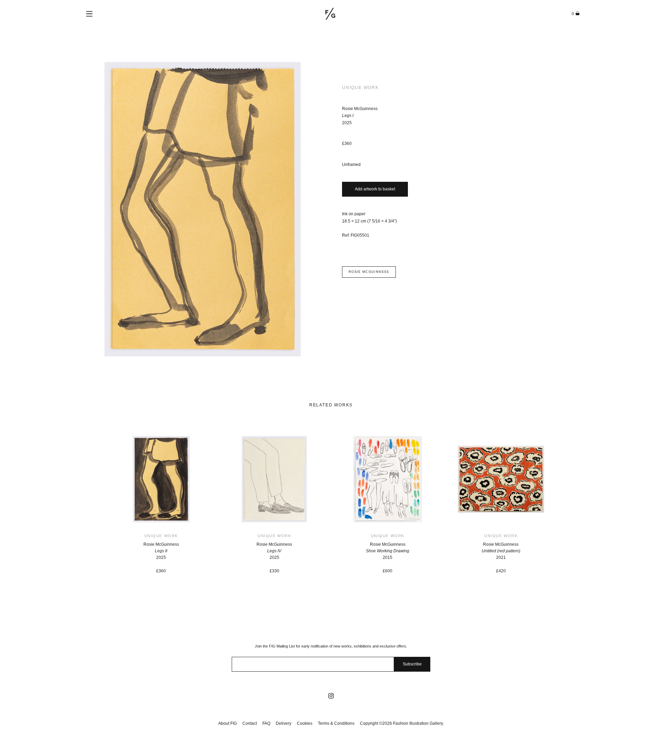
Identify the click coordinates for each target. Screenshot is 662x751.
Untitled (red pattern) (501, 551)
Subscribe (412, 664)
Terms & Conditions (336, 723)
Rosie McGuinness (369, 272)
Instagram (331, 695)
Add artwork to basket (375, 189)
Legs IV (274, 551)
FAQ (266, 723)
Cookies (304, 723)
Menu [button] (89, 14)
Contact (249, 723)
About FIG (227, 723)
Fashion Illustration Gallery (330, 14)
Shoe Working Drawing (387, 551)
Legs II (161, 551)
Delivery (283, 723)
